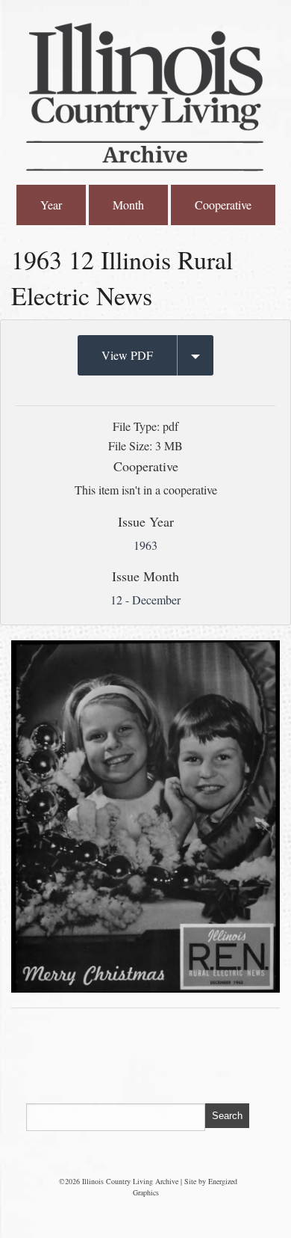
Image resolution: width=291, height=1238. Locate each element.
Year (51, 204)
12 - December (145, 599)
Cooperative (223, 204)
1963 (145, 545)
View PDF (127, 355)
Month (128, 204)
